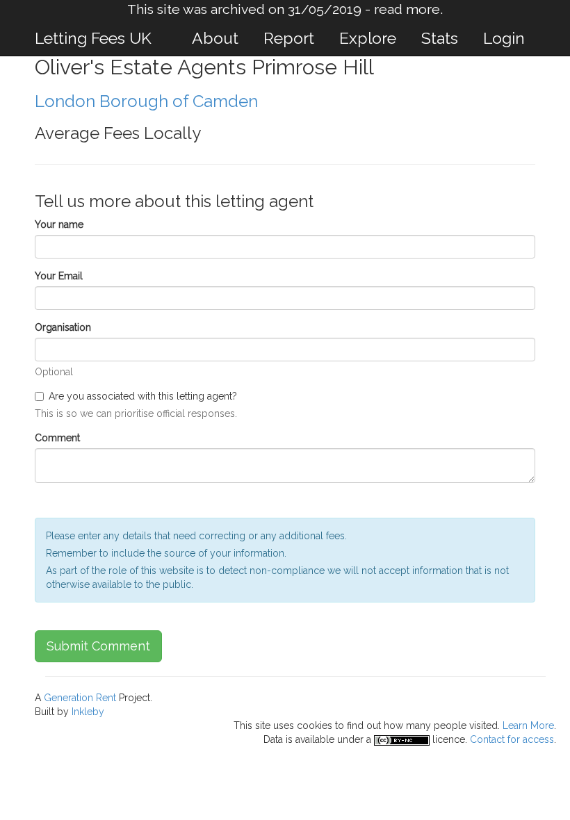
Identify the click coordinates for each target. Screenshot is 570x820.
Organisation (63, 327)
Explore (367, 37)
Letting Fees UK (93, 37)
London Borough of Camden (146, 101)
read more (407, 9)
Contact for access (512, 739)
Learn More (528, 725)
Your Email (59, 275)
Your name (59, 224)
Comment (57, 437)
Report (288, 37)
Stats (439, 37)
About (215, 37)
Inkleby (88, 711)
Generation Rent (80, 697)
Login (504, 37)
